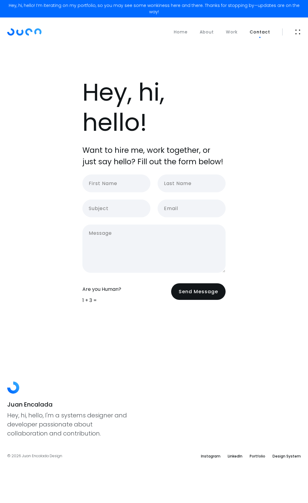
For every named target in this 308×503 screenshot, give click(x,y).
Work (232, 32)
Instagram (210, 456)
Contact (260, 32)
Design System (287, 456)
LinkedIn (235, 456)
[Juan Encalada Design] (33, 32)
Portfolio (257, 456)
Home (181, 32)
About (207, 32)
